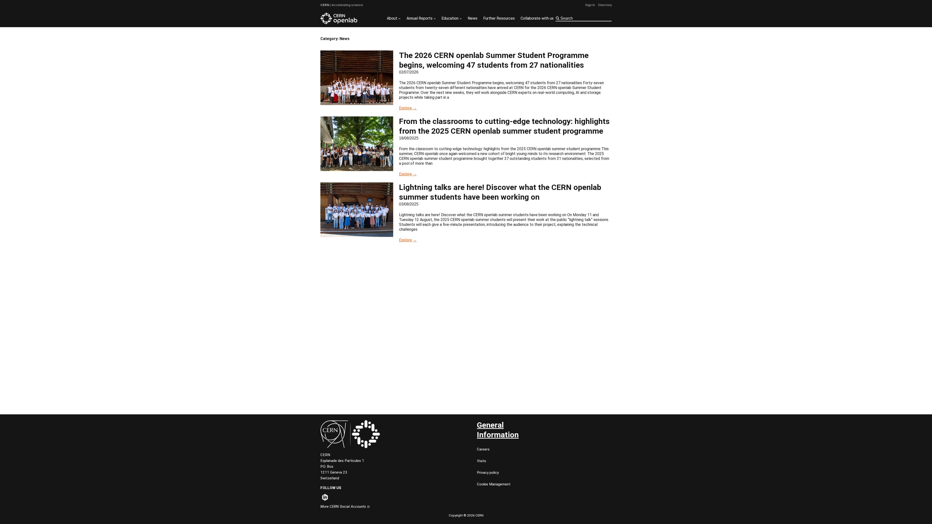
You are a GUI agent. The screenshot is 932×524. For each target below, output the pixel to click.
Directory (605, 5)
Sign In (590, 5)
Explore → (408, 108)
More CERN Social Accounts (343, 506)
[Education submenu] (460, 18)
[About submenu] (399, 18)
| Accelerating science (341, 5)
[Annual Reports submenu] (434, 18)
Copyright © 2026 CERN (466, 515)
